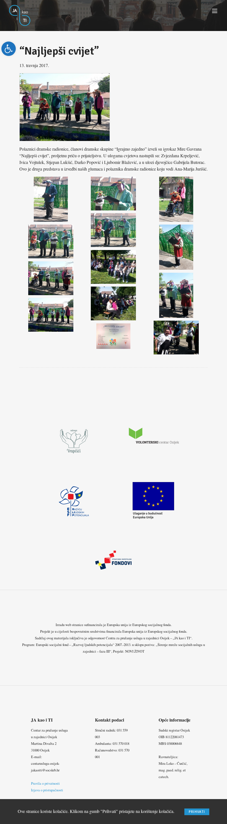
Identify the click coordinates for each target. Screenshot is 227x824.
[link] (8, 49)
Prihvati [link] (197, 812)
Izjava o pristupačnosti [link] (47, 789)
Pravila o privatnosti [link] (45, 783)
